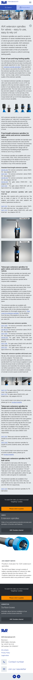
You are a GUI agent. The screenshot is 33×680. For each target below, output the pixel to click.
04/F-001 (4, 174)
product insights (17, 402)
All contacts (4, 650)
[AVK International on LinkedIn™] (14, 676)
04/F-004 (4, 334)
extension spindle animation (12, 67)
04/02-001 (4, 182)
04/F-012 (4, 206)
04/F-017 (4, 394)
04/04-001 (4, 338)
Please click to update (16, 509)
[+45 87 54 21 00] (4, 662)
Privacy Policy (5, 653)
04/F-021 (4, 348)
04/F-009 (4, 326)
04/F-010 (4, 186)
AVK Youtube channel (16, 530)
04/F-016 (4, 344)
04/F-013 (4, 210)
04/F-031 (4, 489)
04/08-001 (4, 330)
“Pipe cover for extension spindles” (15, 312)
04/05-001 (4, 170)
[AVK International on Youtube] (18, 676)
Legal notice (5, 655)
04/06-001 (4, 178)
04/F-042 (4, 443)
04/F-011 (4, 390)
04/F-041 (4, 437)
